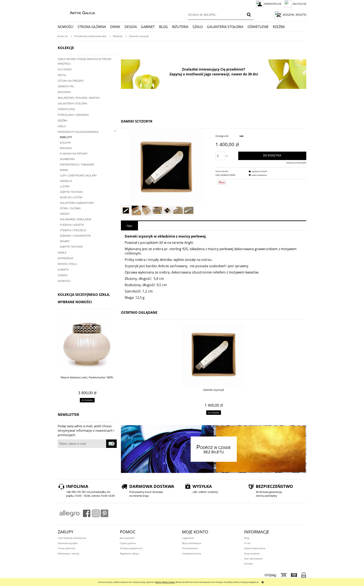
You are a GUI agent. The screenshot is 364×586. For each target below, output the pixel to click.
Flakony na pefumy (73, 153)
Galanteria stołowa (72, 103)
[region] (213, 74)
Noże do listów (71, 197)
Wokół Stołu (67, 264)
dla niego (65, 69)
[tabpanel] (213, 267)
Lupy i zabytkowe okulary (78, 175)
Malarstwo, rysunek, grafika (79, 98)
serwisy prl (66, 86)
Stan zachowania (253, 558)
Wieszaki (66, 148)
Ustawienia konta (191, 553)
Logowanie (188, 537)
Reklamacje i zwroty (68, 553)
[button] (257, 171)
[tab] (129, 225)
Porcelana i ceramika (73, 115)
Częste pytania (128, 543)
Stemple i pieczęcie (73, 230)
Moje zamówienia (191, 543)
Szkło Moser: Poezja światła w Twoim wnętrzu (84, 61)
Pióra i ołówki (70, 208)
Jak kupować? (127, 537)
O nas (247, 543)
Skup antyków (252, 553)
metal (62, 75)
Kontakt (248, 563)
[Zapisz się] (111, 443)
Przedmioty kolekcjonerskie (78, 132)
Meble (62, 252)
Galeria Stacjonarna (254, 548)
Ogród (62, 275)
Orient (65, 214)
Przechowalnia (190, 548)
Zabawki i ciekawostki (75, 236)
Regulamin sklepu (129, 553)
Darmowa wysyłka (68, 543)
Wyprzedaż (65, 258)
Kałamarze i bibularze (75, 219)
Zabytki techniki (71, 192)
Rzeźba (62, 120)
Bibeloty (66, 137)
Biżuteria (64, 92)
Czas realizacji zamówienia (72, 537)
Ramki (64, 170)
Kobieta (63, 269)
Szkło (62, 126)
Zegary (65, 241)
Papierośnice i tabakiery (77, 164)
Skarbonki (67, 159)
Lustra (65, 186)
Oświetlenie (66, 109)
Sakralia (66, 181)
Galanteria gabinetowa (77, 203)
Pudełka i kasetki (72, 225)
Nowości (64, 281)
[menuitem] (68, 26)
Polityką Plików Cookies (165, 582)
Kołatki (65, 142)
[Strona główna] (78, 12)
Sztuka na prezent (71, 81)
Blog (246, 537)
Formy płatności (66, 548)
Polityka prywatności (131, 548)
